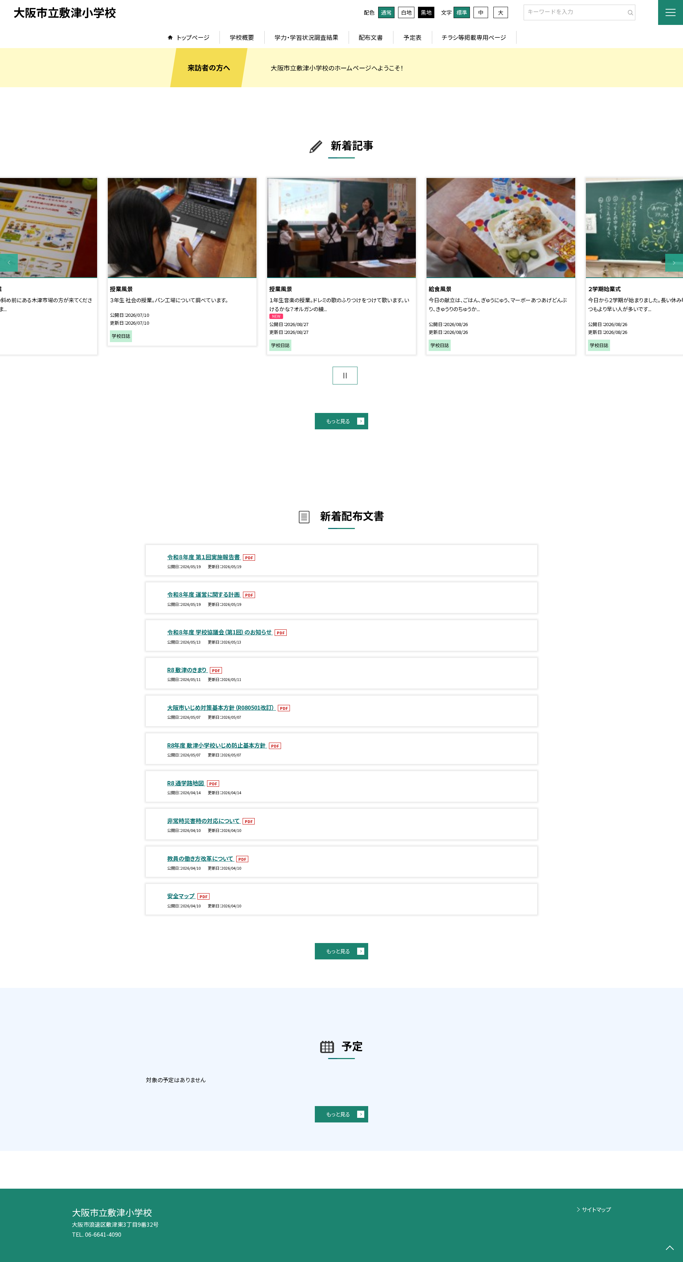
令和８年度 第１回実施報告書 (204, 557)
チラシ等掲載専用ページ (474, 37)
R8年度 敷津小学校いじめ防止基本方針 (217, 745)
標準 (461, 12)
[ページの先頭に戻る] (669, 1248)
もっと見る (338, 421)
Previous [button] (9, 263)
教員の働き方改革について (200, 858)
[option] (341, 266)
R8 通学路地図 (186, 783)
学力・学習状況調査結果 (306, 37)
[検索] (629, 11)
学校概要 (242, 37)
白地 (406, 12)
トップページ (193, 37)
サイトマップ (596, 1209)
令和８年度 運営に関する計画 (204, 594)
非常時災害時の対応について (204, 820)
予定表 (412, 37)
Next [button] (674, 263)
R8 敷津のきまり (187, 669)
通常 (386, 12)
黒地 (426, 12)
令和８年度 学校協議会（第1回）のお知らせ (220, 632)
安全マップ (181, 895)
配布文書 (371, 37)
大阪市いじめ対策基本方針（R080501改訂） (221, 707)
